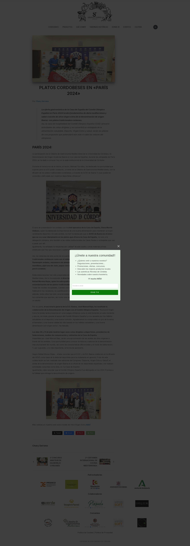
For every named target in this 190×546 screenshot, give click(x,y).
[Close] (118, 247)
